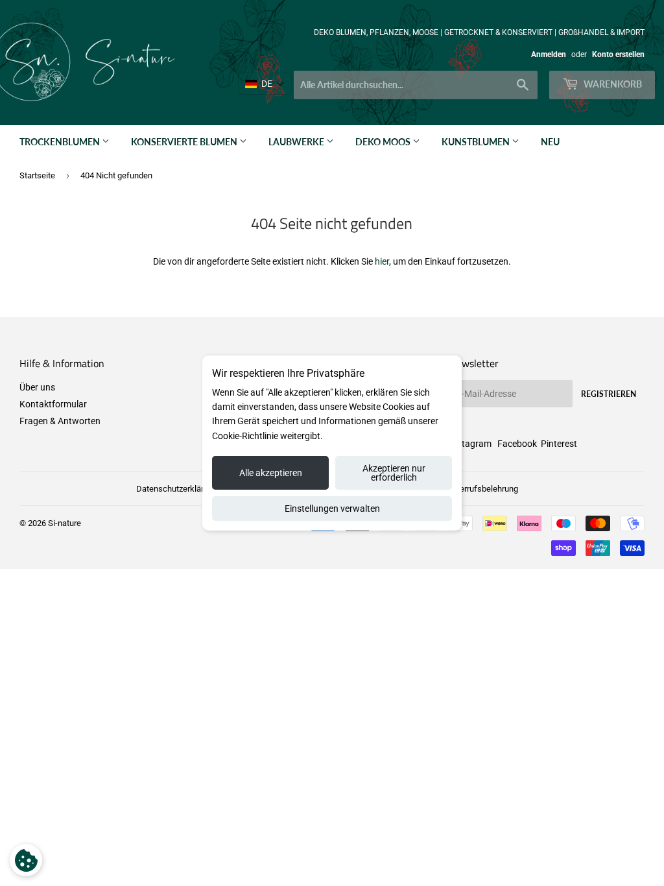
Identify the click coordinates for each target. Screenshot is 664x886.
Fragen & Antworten (60, 421)
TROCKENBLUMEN (60, 141)
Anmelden (548, 54)
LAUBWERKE (297, 141)
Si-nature (64, 523)
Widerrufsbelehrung (481, 489)
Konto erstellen (618, 54)
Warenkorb (612, 84)
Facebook (517, 443)
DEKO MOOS (383, 141)
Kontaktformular (53, 404)
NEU (550, 141)
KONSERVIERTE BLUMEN (185, 141)
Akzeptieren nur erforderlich (393, 473)
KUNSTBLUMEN (477, 141)
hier (382, 261)
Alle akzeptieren (270, 473)
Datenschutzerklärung (176, 489)
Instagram (470, 443)
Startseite (37, 175)
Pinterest (559, 443)
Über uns (37, 387)
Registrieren (608, 394)
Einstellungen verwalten (332, 508)
